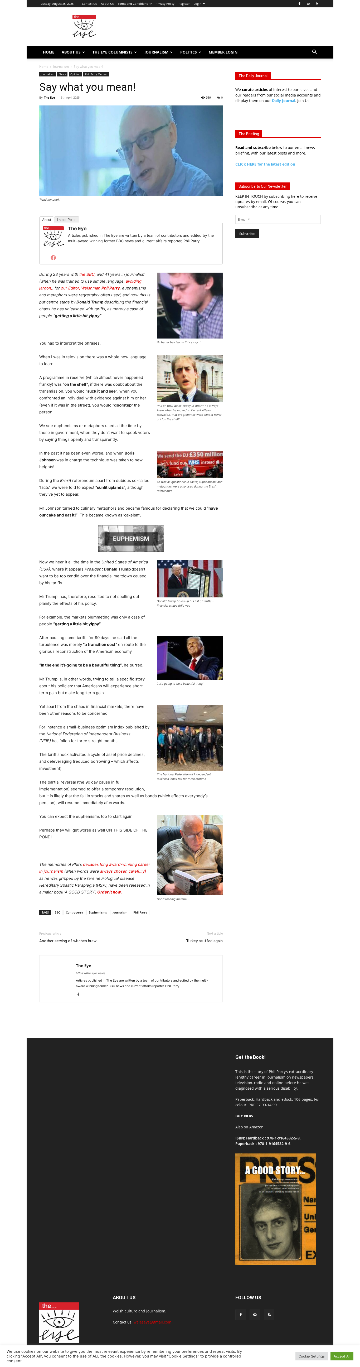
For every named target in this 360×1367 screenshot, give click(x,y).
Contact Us (89, 4)
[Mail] (308, 3)
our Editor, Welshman (91, 288)
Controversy (74, 912)
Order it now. (109, 892)
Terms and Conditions (133, 4)
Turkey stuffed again (204, 941)
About (46, 220)
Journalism (156, 52)
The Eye (49, 97)
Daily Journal (283, 100)
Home (48, 52)
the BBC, (88, 274)
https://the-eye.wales (90, 973)
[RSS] (317, 3)
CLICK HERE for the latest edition (265, 164)
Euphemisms (98, 912)
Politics (188, 52)
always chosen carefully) (123, 871)
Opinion (75, 74)
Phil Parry (140, 912)
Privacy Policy (165, 4)
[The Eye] (53, 237)
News (62, 74)
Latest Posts (66, 220)
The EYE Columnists (113, 52)
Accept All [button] (342, 1356)
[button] (314, 52)
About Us (107, 4)
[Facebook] (299, 3)
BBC (57, 912)
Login (197, 4)
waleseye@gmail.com (152, 1322)
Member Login (223, 52)
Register (184, 4)
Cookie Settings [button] (312, 1356)
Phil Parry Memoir (96, 74)
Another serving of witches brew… (69, 941)
